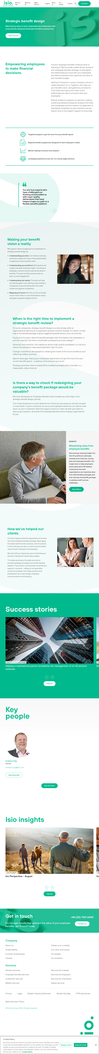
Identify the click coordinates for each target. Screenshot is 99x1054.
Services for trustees (60, 970)
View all (49, 683)
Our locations (57, 958)
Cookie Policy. (27, 1052)
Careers (70, 3)
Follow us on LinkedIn (60, 945)
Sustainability (11, 950)
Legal (19, 993)
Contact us (82, 924)
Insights (47, 3)
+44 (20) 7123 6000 (82, 917)
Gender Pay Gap (63, 993)
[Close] (96, 1045)
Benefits (72, 441)
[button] (55, 211)
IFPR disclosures (83, 993)
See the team (49, 786)
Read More (76, 489)
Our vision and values (60, 950)
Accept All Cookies (80, 1045)
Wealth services (12, 983)
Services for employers (61, 974)
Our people (61, 3)
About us (53, 3)
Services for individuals (61, 979)
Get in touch (13, 35)
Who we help (17, 3)
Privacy (9, 993)
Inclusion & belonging (15, 954)
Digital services (36, 3)
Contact (84, 3)
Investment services (14, 979)
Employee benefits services (17, 974)
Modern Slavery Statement (39, 993)
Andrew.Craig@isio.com (15, 767)
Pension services (13, 970)
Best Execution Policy (15, 1001)
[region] (49, 1045)
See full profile (14, 775)
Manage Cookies (66, 1045)
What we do (27, 3)
